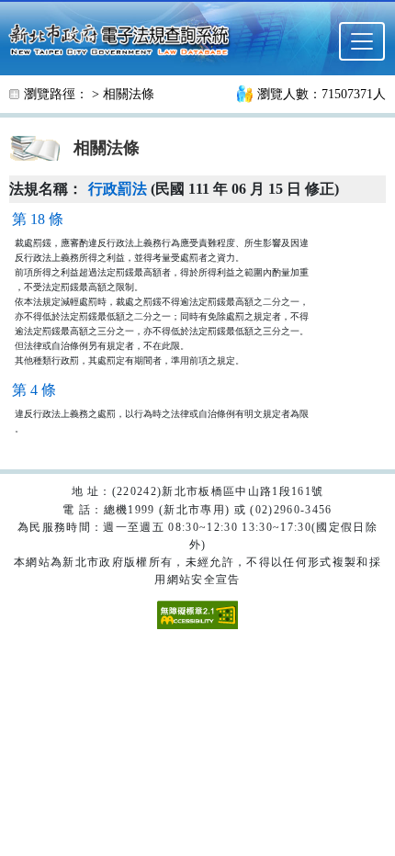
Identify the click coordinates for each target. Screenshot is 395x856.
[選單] (362, 41)
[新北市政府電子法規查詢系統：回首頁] (124, 38)
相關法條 (128, 94)
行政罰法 (117, 189)
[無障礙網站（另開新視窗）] (197, 613)
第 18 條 (37, 219)
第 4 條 (34, 390)
